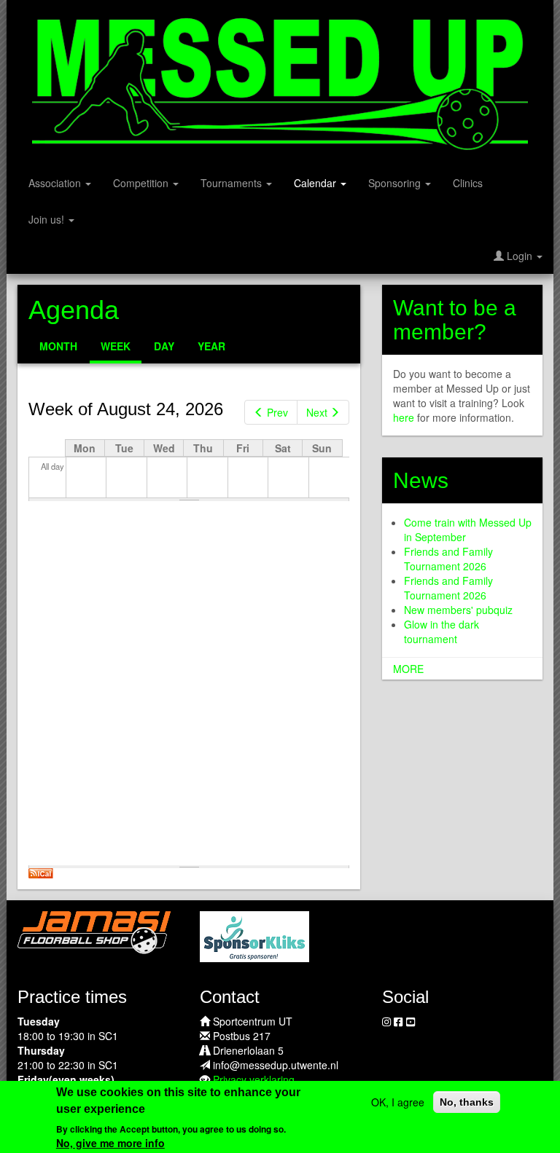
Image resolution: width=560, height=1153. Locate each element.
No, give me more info (110, 1143)
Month (58, 346)
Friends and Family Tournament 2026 (448, 558)
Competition (142, 183)
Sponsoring (396, 183)
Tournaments (233, 183)
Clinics (468, 183)
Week (121, 351)
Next (316, 412)
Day (164, 346)
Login (519, 255)
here (403, 417)
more (408, 668)
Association (56, 183)
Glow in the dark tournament (441, 631)
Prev (277, 412)
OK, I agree (397, 1102)
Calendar (316, 183)
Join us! (47, 219)
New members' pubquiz (458, 609)
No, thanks (467, 1102)
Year (211, 346)
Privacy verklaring (254, 1079)
